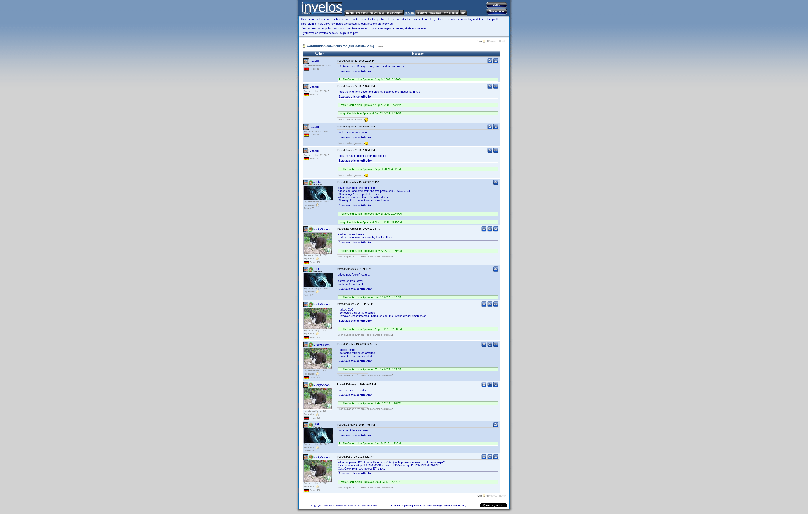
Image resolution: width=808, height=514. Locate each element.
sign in (344, 33)
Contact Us (397, 505)
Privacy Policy (413, 505)
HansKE (315, 61)
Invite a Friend (452, 505)
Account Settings (432, 505)
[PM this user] (490, 62)
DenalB (314, 86)
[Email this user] (490, 230)
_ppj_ (316, 181)
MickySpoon (321, 229)
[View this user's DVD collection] (495, 62)
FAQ (464, 505)
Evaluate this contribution (355, 71)
